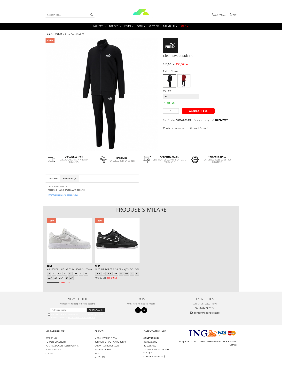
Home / (50, 33)
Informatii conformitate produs (63, 194)
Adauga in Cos (198, 110)
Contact (49, 353)
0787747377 (206, 308)
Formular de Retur (103, 349)
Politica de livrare (54, 349)
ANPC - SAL (99, 357)
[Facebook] (138, 310)
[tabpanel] (102, 94)
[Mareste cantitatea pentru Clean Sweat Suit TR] (176, 111)
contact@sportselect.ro (206, 312)
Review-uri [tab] (69, 178)
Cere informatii (200, 128)
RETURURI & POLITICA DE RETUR (110, 341)
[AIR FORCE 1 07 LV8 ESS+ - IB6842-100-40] (69, 240)
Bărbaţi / (60, 33)
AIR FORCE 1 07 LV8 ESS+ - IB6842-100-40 (69, 269)
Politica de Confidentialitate (81, 317)
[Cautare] (91, 14)
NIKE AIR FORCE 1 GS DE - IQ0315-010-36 (117, 269)
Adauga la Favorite (174, 128)
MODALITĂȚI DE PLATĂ (105, 338)
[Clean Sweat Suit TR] (102, 94)
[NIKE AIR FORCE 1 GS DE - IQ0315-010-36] (117, 240)
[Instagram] (144, 310)
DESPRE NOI (51, 338)
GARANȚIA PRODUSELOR (106, 345)
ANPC (97, 353)
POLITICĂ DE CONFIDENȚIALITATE (62, 345)
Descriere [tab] (52, 178)
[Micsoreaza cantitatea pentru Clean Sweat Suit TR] (165, 111)
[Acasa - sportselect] (141, 14)
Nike (49, 266)
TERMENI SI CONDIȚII (56, 341)
